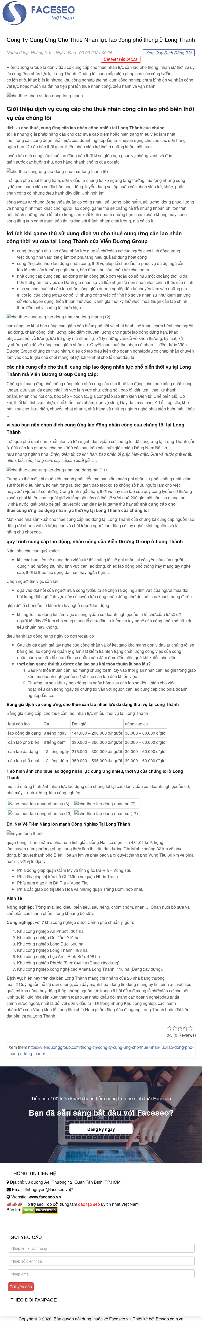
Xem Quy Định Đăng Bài (169, 53)
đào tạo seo (89, 1204)
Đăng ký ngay (101, 1129)
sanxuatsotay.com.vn (26, 1226)
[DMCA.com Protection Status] (40, 1210)
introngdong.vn (20, 1219)
